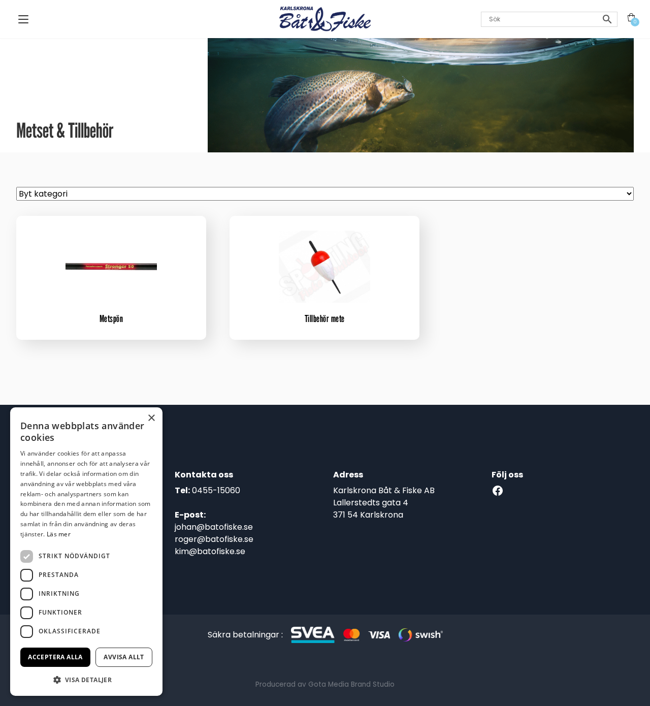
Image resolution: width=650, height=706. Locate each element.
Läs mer (59, 534)
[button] (86, 679)
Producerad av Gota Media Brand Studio (325, 684)
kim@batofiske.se (210, 551)
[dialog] (86, 551)
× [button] (151, 418)
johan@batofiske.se (214, 527)
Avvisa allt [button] (124, 657)
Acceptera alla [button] (55, 657)
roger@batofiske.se (214, 539)
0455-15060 (216, 490)
